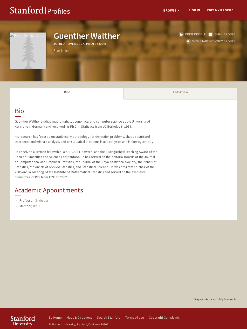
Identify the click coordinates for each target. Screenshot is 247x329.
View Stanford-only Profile (213, 41)
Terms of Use (134, 317)
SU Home (55, 317)
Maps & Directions (79, 317)
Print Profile (195, 34)
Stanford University (27, 321)
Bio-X (36, 206)
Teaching (180, 92)
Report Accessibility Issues (214, 299)
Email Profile (224, 34)
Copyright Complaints (164, 317)
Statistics (41, 200)
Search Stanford (109, 317)
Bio (67, 92)
